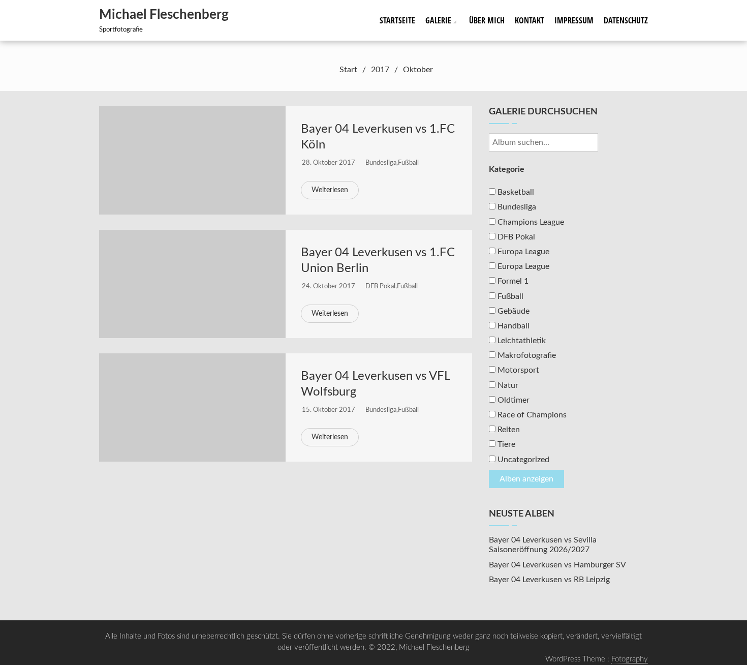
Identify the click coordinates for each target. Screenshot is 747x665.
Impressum (574, 20)
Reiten (507, 430)
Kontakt (529, 20)
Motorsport (517, 370)
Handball (512, 326)
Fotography (629, 659)
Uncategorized (522, 460)
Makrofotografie (525, 355)
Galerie (438, 20)
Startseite (397, 20)
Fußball (408, 163)
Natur (506, 385)
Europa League (522, 252)
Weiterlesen (330, 190)
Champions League (529, 222)
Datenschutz (626, 20)
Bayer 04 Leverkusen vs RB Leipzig (549, 580)
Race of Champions (531, 415)
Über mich (487, 20)
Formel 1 (511, 281)
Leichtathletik (520, 341)
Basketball (514, 192)
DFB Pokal (380, 286)
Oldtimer (512, 400)
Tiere (505, 444)
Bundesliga (380, 163)
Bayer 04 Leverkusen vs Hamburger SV (557, 565)
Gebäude (512, 311)
